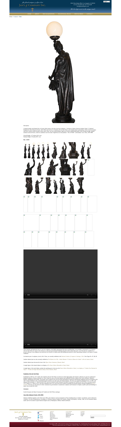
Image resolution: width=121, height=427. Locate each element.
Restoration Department (52, 416)
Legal (82, 415)
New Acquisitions (48, 14)
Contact (89, 14)
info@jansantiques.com (83, 6)
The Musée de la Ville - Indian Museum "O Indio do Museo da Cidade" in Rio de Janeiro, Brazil (70, 359)
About (37, 14)
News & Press (78, 14)
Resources (52, 414)
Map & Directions (70, 414)
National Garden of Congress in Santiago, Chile (72, 356)
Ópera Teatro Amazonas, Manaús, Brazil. (55, 362)
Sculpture (16, 16)
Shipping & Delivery (68, 416)
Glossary (83, 413)
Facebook (40, 414)
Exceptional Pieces (64, 14)
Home (29, 14)
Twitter (41, 416)
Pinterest (41, 420)
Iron (20, 16)
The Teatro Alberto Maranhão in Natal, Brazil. (59, 365)
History (51, 413)
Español (82, 414)
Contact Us (68, 413)
